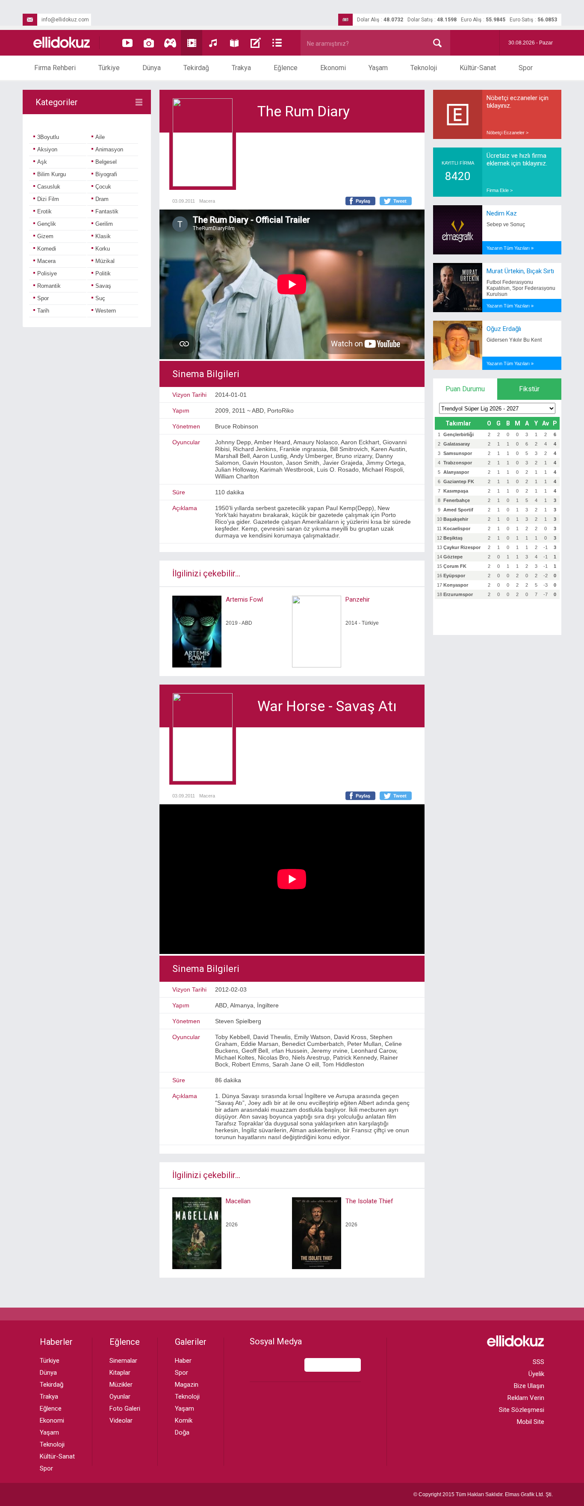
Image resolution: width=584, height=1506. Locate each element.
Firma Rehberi (55, 68)
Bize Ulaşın (529, 1386)
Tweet (400, 201)
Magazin (186, 1384)
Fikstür (529, 389)
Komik (183, 1420)
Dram (102, 199)
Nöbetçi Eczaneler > (507, 132)
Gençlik (46, 224)
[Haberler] (277, 43)
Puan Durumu (465, 389)
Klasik (103, 236)
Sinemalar (123, 1360)
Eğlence (286, 68)
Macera (46, 261)
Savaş (103, 286)
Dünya (151, 68)
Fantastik (106, 211)
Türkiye (109, 68)
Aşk (42, 162)
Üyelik (536, 1374)
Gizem (45, 236)
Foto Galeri (124, 1408)
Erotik (44, 211)
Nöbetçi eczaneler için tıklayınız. (518, 101)
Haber (183, 1360)
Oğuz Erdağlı (504, 329)
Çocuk (103, 186)
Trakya (241, 68)
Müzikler (121, 1384)
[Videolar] (127, 43)
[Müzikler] (213, 43)
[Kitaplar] (234, 43)
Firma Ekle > (500, 190)
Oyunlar (119, 1396)
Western (105, 310)
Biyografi (106, 174)
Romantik (49, 286)
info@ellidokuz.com (65, 20)
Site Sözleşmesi (521, 1410)
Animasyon (109, 149)
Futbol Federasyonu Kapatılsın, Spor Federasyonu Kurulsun (521, 288)
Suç (100, 298)
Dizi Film (48, 199)
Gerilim (104, 224)
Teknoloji (423, 68)
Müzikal (105, 261)
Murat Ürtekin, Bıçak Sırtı (520, 271)
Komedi (46, 248)
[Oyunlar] (170, 43)
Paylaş (363, 201)
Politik (103, 273)
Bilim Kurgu (51, 174)
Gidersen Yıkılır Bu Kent (514, 340)
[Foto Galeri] (148, 43)
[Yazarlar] (255, 43)
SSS (538, 1362)
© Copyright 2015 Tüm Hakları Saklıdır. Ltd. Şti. (483, 1494)
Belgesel (106, 162)
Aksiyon (47, 149)
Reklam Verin (525, 1398)
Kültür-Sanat (478, 68)
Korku (102, 248)
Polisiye (47, 273)
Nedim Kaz (502, 213)
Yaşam (378, 68)
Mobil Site (530, 1422)
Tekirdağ (196, 68)
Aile (100, 137)
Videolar (121, 1420)
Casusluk (48, 186)
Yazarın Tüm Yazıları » (510, 248)
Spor (526, 68)
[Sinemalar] (191, 43)
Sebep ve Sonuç (506, 224)
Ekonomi (333, 68)
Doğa (182, 1432)
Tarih (43, 310)
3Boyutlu (48, 137)
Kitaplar (119, 1372)
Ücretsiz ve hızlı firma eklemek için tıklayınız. (517, 159)
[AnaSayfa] (62, 43)
